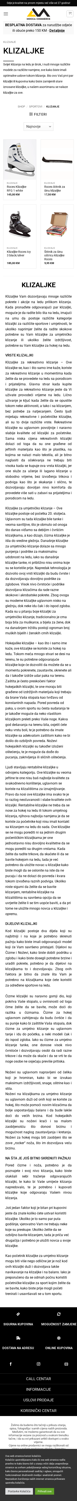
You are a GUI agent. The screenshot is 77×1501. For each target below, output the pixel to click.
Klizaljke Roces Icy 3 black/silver (19, 253)
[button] (5, 13)
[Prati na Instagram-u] (38, 1364)
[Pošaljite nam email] (66, 1364)
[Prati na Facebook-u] (10, 1364)
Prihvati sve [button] (45, 1491)
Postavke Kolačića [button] (19, 1491)
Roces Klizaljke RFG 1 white (16, 188)
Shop (21, 106)
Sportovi (35, 106)
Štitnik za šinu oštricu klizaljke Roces (54, 255)
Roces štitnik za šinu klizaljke (54, 188)
